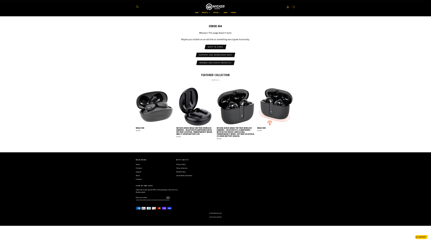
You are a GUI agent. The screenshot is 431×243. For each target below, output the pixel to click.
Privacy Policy (181, 164)
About (226, 13)
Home (196, 13)
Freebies (233, 13)
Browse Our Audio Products (215, 63)
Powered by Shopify (215, 217)
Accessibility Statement (184, 175)
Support (216, 13)
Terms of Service (181, 168)
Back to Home (215, 47)
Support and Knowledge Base (215, 55)
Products (205, 13)
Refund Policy (181, 172)
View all (215, 80)
